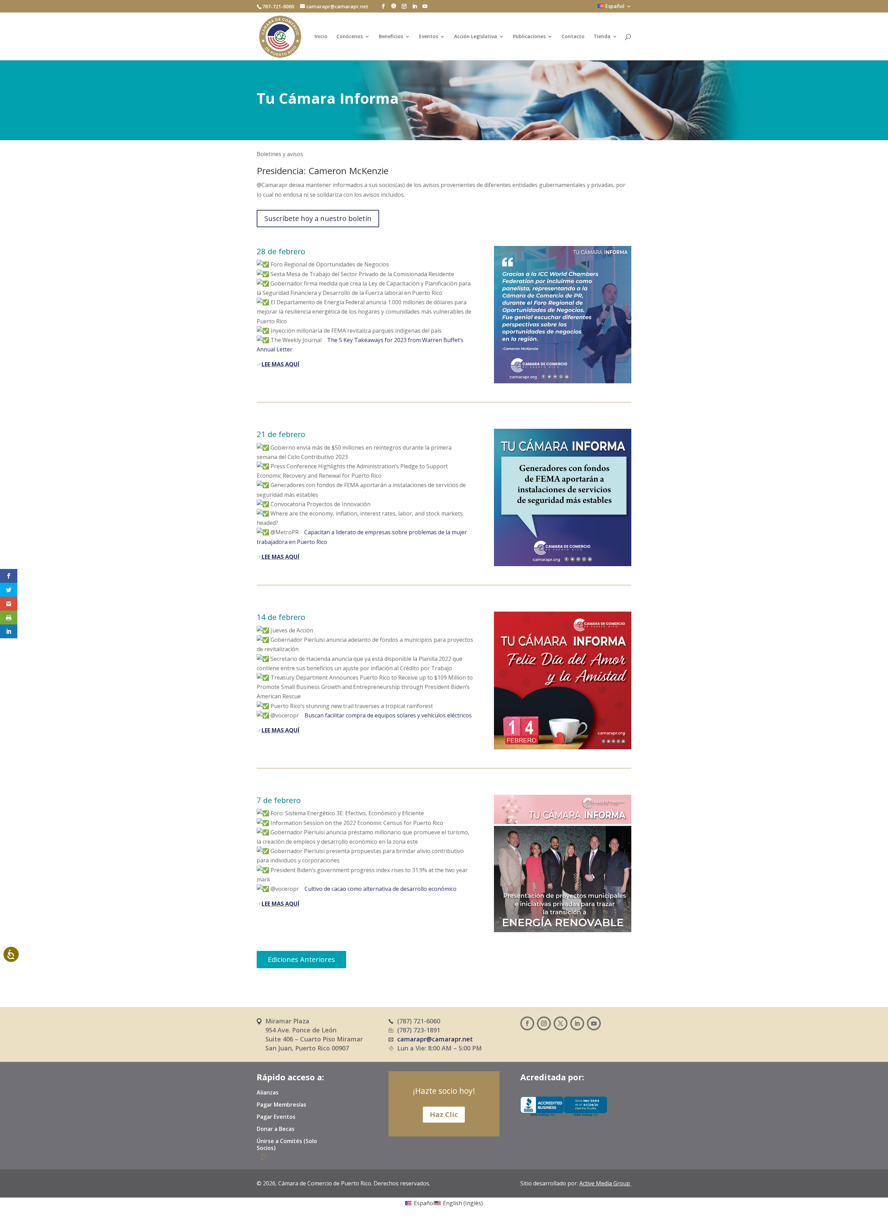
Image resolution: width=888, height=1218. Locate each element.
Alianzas (268, 1092)
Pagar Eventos (276, 1117)
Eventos (428, 37)
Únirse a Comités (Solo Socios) (287, 1144)
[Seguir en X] (560, 1023)
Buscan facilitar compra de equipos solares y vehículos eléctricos (388, 715)
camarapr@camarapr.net (435, 1039)
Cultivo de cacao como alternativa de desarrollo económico (380, 889)
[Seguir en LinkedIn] (577, 1023)
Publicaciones (529, 37)
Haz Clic (444, 1114)
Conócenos (349, 37)
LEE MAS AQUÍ (280, 364)
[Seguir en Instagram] (544, 1023)
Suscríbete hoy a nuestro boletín (318, 218)
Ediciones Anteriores (301, 959)
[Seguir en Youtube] (594, 1023)
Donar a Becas (275, 1129)
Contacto (573, 37)
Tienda (602, 37)
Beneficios (391, 37)
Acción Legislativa (475, 37)
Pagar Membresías (281, 1104)
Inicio (321, 37)
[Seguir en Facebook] (527, 1023)
